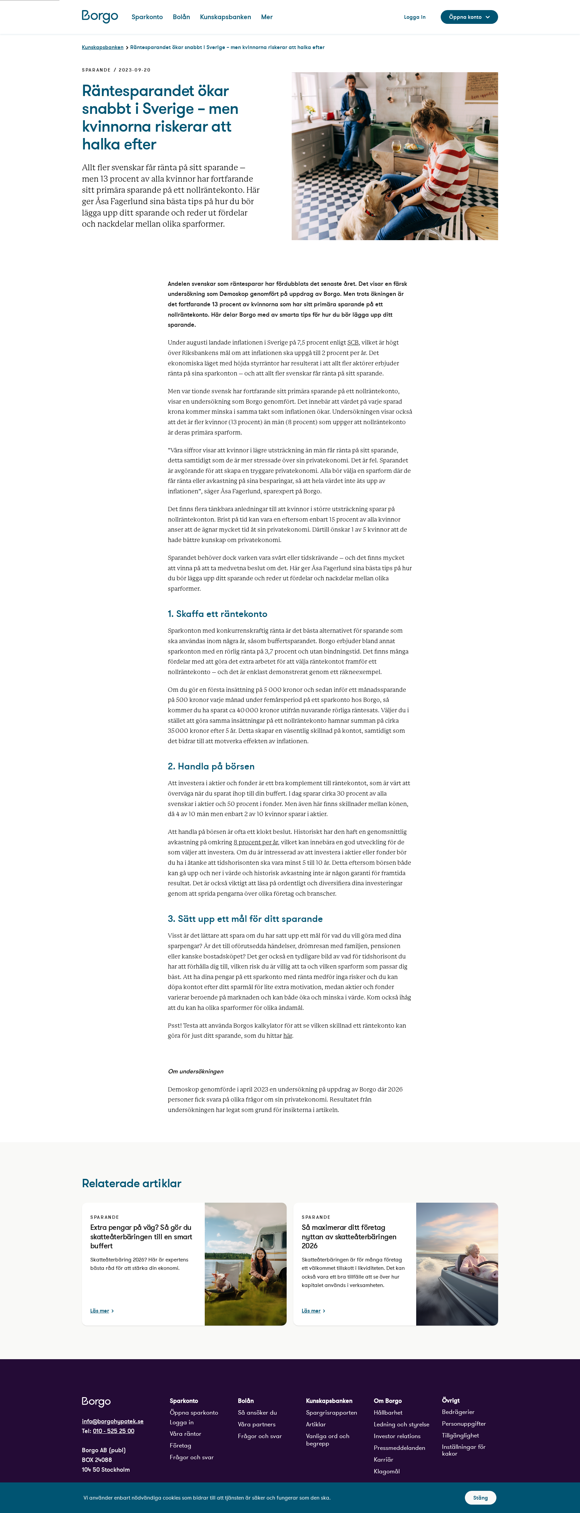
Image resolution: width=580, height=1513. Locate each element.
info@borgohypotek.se (113, 1421)
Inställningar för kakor (464, 1450)
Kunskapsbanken (103, 47)
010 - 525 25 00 (113, 1431)
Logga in (182, 1422)
